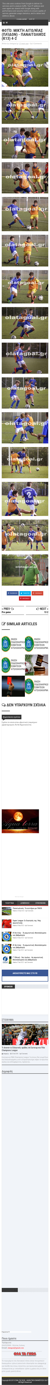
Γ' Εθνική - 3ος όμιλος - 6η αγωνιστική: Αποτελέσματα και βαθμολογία (28, 958)
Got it (31, 19)
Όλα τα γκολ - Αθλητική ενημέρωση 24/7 (31, 1380)
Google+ (38, 593)
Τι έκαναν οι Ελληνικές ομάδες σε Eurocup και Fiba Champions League (23, 1048)
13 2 (46, 612)
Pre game (6, 612)
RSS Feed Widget (19, 896)
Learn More (22, 19)
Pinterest (26, 598)
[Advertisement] (19, 792)
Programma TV (6, 1332)
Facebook (13, 593)
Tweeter (26, 593)
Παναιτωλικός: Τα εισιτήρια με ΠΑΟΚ (27, 908)
